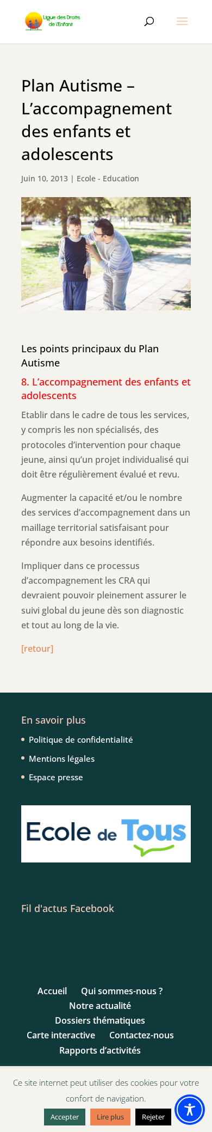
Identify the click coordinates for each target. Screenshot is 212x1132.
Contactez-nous (141, 1035)
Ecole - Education (108, 178)
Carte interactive (61, 1035)
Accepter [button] (65, 1117)
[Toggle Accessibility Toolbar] (190, 1110)
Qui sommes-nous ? (122, 991)
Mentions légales (62, 758)
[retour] (37, 648)
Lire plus (110, 1117)
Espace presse (56, 777)
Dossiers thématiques (100, 1020)
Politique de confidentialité (81, 739)
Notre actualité (100, 1006)
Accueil (52, 991)
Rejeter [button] (153, 1117)
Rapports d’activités (100, 1050)
